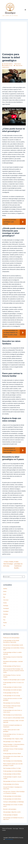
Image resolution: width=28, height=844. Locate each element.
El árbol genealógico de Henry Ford (10, 692)
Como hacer (5, 600)
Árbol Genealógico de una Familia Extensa (12, 714)
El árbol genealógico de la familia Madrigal (12, 771)
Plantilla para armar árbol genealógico (11, 637)
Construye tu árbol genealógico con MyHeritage (13, 801)
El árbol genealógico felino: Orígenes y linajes (13, 738)
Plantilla (5, 622)
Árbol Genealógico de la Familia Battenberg (12, 760)
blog (4, 597)
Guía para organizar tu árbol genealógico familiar (13, 717)
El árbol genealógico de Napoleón (10, 814)
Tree (4, 625)
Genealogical (5, 67)
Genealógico (6, 611)
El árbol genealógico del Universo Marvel (12, 753)
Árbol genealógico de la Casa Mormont (11, 703)
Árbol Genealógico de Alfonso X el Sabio (12, 768)
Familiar (5, 602)
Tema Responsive (9, 839)
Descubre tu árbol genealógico (9, 809)
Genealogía (5, 605)
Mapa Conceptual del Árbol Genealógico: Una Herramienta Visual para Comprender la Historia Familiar (13, 670)
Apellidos (5, 588)
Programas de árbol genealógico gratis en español (14, 679)
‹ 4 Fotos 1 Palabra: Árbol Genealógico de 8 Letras (8, 564)
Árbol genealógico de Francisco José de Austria (13, 781)
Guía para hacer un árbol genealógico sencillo (13, 645)
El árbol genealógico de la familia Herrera (12, 799)
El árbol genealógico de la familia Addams (12, 796)
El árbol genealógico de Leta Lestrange (11, 695)
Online (4, 617)
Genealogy (5, 614)
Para (4, 619)
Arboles (4, 591)
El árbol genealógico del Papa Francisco (12, 666)
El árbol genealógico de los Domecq (11, 784)
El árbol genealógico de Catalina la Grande (12, 687)
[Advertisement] (14, 38)
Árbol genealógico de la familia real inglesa (12, 689)
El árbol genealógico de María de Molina (12, 774)
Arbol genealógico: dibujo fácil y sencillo (12, 812)
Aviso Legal (15, 828)
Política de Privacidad (7, 828)
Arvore (4, 594)
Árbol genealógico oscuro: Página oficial (12, 741)
